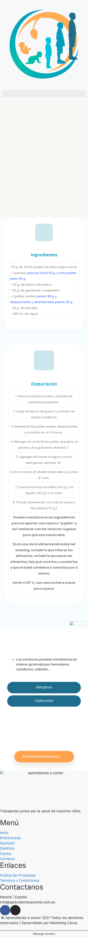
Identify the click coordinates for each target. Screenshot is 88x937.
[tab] (44, 687)
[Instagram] (15, 910)
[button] (44, 93)
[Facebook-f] (5, 910)
